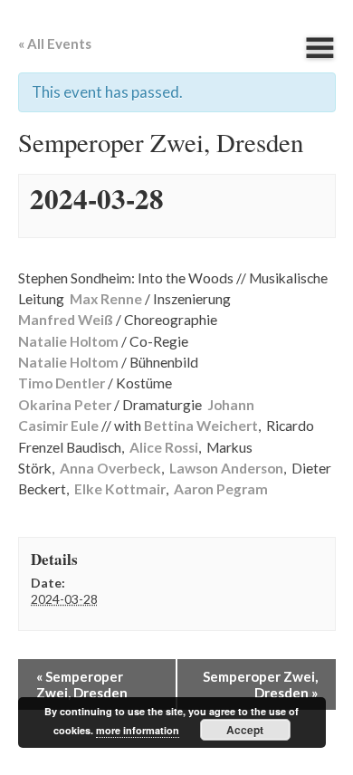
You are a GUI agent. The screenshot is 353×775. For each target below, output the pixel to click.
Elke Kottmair (120, 489)
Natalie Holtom (68, 341)
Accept (244, 730)
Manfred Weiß (65, 319)
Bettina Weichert (201, 425)
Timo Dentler (61, 383)
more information (137, 730)
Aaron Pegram (221, 489)
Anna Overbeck (110, 468)
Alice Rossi (163, 447)
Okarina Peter (64, 405)
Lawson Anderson (226, 468)
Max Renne (106, 299)
